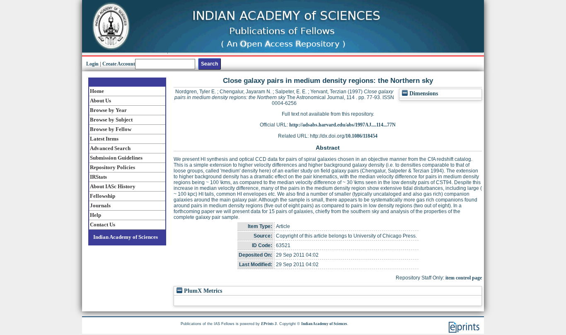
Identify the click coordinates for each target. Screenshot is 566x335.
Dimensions (423, 93)
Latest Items (104, 139)
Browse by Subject (111, 120)
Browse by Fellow (110, 129)
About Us (100, 100)
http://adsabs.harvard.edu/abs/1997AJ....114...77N (342, 125)
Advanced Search (110, 148)
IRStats (98, 177)
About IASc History (112, 186)
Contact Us (102, 224)
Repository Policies (112, 167)
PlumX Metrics (202, 291)
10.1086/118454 (361, 136)
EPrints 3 (269, 324)
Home (97, 91)
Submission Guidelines (116, 158)
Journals (100, 205)
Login (92, 64)
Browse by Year (108, 110)
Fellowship (102, 196)
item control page (463, 278)
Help (95, 215)
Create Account (118, 64)
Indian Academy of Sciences (125, 237)
